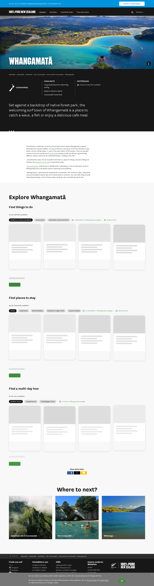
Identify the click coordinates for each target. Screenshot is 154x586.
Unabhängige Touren (48, 401)
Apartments (24, 311)
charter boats (53, 153)
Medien (90, 570)
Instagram (15, 570)
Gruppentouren (31, 401)
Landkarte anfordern (39, 567)
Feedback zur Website (39, 570)
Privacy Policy (91, 580)
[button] (42, 12)
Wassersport (40, 220)
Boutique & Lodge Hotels (56, 311)
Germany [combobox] (139, 12)
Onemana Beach (32, 166)
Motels (12, 311)
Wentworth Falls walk (42, 162)
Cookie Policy (104, 580)
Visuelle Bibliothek (94, 572)
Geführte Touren (15, 401)
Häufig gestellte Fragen (64, 567)
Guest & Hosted (74, 311)
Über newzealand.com (63, 570)
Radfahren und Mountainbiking (20, 220)
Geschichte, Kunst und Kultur (59, 220)
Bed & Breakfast (37, 311)
